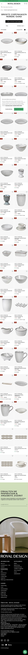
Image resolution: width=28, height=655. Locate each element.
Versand (2, 566)
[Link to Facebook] (5, 640)
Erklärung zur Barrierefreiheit (7, 579)
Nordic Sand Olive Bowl (5, 368)
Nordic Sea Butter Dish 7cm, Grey (6, 80)
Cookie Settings (8, 109)
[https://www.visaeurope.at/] (2, 645)
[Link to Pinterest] (2, 640)
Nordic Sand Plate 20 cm (19, 132)
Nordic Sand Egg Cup (19, 184)
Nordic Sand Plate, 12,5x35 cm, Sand (6, 395)
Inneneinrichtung (18, 566)
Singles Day (3, 592)
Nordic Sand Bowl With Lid (19, 342)
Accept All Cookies (19, 109)
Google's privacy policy (17, 105)
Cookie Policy (4, 576)
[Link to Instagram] (8, 640)
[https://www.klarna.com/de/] (10, 645)
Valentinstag (3, 585)
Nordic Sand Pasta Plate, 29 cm (6, 53)
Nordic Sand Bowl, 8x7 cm (5, 264)
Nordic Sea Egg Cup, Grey (5, 211)
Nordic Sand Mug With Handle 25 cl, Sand (20, 369)
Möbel (15, 563)
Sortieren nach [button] (20, 26)
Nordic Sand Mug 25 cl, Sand (6, 316)
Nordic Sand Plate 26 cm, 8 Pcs (20, 448)
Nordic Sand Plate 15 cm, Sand (6, 158)
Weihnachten (4, 597)
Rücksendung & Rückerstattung (4, 569)
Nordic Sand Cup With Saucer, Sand (20, 476)
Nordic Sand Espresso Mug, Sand (20, 212)
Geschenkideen (4, 588)
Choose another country (6, 612)
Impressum (3, 574)
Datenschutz (4, 572)
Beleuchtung (17, 565)
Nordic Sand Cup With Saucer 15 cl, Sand (20, 239)
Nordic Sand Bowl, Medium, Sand (6, 185)
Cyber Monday (4, 595)
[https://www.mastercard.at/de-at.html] (6, 645)
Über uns (3, 563)
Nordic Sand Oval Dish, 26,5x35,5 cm (19, 395)
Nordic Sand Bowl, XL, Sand (20, 290)
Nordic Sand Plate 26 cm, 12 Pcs (6, 476)
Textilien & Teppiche (18, 568)
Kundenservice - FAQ (5, 565)
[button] (24, 3)
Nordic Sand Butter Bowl (19, 264)
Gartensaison (4, 590)
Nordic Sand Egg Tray (19, 316)
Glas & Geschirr (17, 570)
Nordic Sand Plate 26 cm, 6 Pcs (6, 449)
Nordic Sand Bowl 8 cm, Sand (20, 158)
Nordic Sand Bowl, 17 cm (5, 238)
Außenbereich (17, 573)
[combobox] (21, 25)
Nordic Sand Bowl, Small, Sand (6, 290)
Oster (2, 587)
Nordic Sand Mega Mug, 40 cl (6, 421)
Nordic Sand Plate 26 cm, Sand (6, 132)
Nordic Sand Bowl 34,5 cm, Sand (20, 80)
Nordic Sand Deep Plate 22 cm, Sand (20, 422)
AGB (2, 571)
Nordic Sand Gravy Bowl (5, 342)
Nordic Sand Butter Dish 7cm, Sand (20, 53)
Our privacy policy (8, 105)
